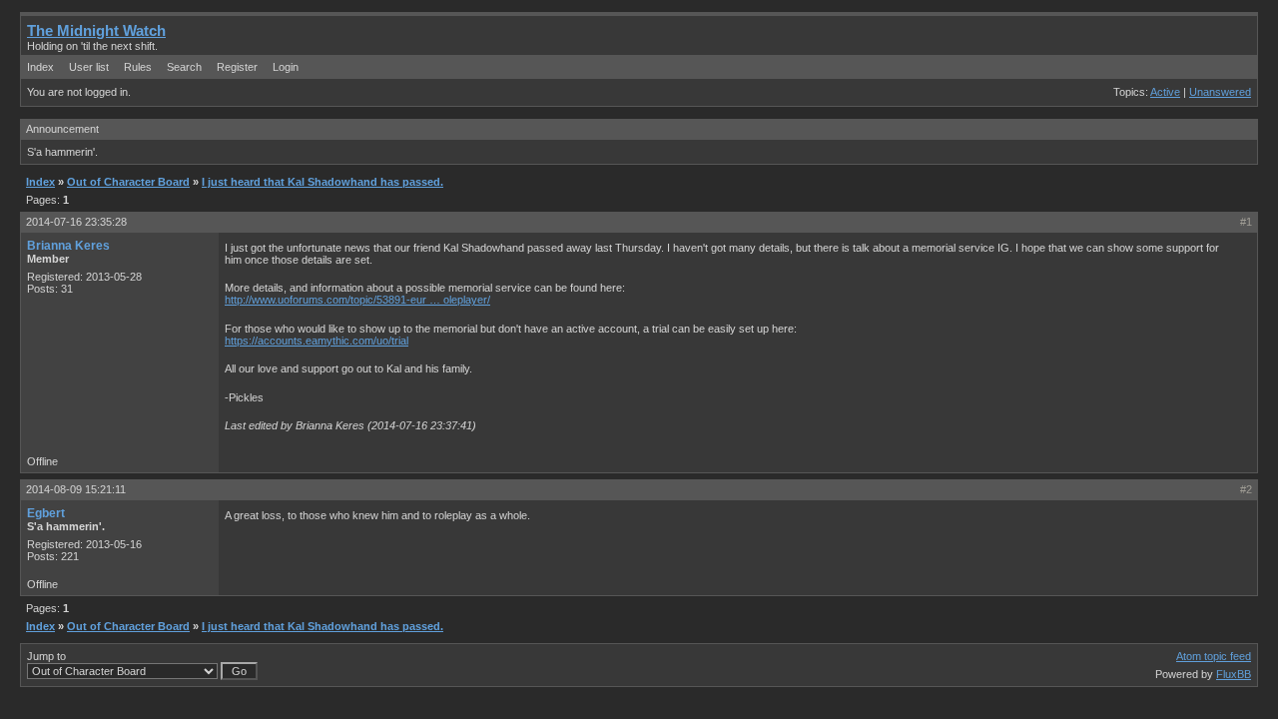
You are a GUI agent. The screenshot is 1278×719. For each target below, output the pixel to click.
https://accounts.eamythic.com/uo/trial (316, 341)
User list (89, 67)
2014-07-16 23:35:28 (76, 222)
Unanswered (1220, 92)
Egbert (46, 513)
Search (184, 67)
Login (286, 67)
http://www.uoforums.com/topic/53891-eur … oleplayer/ (357, 300)
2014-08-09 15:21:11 (76, 489)
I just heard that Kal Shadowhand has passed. (322, 182)
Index (40, 67)
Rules (138, 67)
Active (1165, 92)
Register (237, 67)
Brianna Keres (68, 246)
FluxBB (1233, 674)
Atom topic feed (1213, 656)
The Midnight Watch (96, 30)
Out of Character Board (128, 182)
